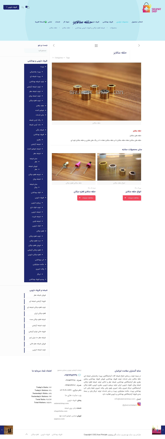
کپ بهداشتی (39, 259)
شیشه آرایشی (36, 144)
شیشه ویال (37, 179)
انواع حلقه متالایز (133, 191)
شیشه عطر (37, 153)
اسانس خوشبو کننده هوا (67, 416)
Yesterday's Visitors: (40, 396)
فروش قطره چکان (35, 245)
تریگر (39, 274)
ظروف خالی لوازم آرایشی (37, 331)
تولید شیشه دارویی (39, 349)
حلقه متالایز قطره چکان (85, 191)
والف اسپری (40, 269)
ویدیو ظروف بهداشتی (36, 279)
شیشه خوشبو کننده (34, 149)
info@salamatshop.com (125, 399)
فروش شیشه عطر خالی (38, 343)
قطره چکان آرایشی (34, 250)
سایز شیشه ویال (33, 186)
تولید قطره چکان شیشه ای (36, 307)
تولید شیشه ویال (35, 96)
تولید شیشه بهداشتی (36, 81)
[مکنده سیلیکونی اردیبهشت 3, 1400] (158, 430)
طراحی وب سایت (134, 435)
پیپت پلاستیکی (35, 71)
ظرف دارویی (36, 226)
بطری (39, 139)
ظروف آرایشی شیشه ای (37, 301)
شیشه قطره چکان (35, 174)
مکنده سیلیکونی (38, 264)
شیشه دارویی (36, 212)
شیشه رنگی (40, 130)
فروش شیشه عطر (33, 168)
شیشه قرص (37, 221)
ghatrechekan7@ (130, 405)
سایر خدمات (40, 115)
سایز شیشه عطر (33, 160)
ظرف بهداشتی (36, 192)
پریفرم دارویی (36, 202)
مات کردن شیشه (35, 124)
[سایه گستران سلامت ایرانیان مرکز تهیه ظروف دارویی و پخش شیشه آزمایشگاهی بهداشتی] (151, 7)
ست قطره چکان (35, 240)
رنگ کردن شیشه (35, 120)
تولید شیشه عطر (35, 91)
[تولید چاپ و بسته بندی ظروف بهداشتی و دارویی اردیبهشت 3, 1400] (6, 430)
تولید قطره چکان (35, 100)
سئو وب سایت (121, 435)
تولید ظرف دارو (35, 207)
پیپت (42, 66)
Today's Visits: (42, 387)
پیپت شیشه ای (35, 76)
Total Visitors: (40, 402)
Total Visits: (41, 399)
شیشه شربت (36, 216)
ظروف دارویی (12, 7)
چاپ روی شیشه (70, 408)
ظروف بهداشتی (39, 134)
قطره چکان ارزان (40, 313)
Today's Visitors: (42, 390)
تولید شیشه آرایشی (34, 86)
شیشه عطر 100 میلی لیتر (37, 337)
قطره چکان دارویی (34, 254)
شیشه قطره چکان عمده (38, 319)
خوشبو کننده (39, 110)
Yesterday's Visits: (40, 393)
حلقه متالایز (40, 105)
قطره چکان (40, 231)
